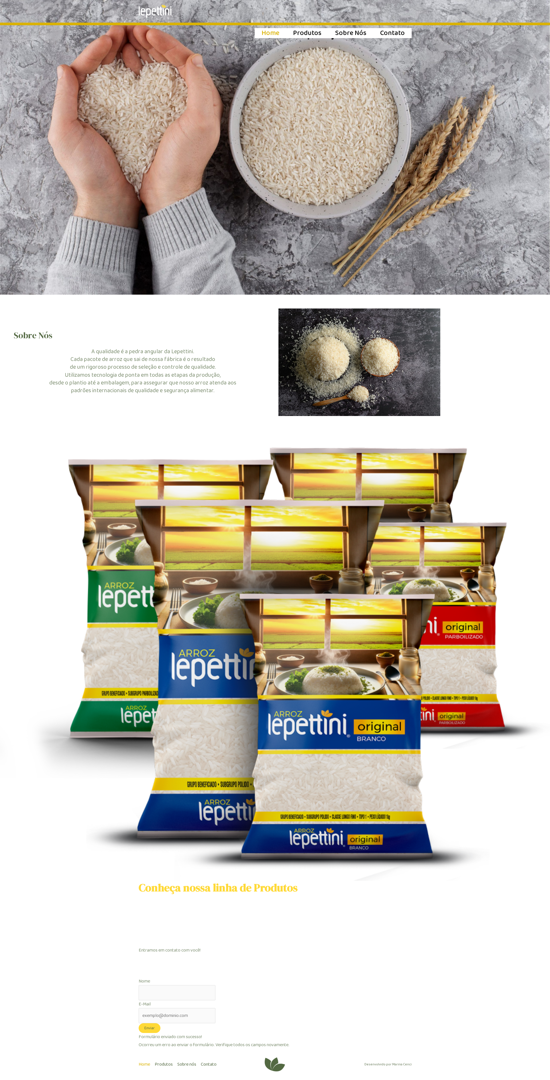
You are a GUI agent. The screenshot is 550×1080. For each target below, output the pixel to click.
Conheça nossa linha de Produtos (218, 887)
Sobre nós (350, 33)
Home (270, 33)
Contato (392, 33)
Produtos (307, 33)
